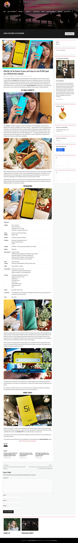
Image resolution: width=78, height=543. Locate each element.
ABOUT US (7, 533)
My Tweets (58, 140)
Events (42, 11)
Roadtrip (28, 11)
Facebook (23, 441)
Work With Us (67, 11)
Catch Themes (54, 540)
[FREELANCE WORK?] (30, 524)
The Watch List (36, 11)
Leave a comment (29, 76)
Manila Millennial (32, 540)
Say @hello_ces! (59, 131)
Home (4, 11)
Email (5, 500)
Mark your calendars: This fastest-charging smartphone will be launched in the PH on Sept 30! (11, 454)
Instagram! (33, 441)
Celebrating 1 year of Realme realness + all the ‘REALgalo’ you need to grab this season (42, 454)
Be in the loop (69, 33)
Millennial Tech (7, 76)
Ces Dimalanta (21, 76)
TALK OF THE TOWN (11, 11)
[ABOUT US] (12, 524)
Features (20, 11)
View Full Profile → (60, 99)
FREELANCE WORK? (28, 533)
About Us (60, 11)
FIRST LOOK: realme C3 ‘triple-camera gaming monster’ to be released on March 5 (26, 454)
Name (5, 495)
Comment (6, 477)
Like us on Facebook (60, 50)
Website (5, 505)
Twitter (27, 441)
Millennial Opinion (50, 11)
